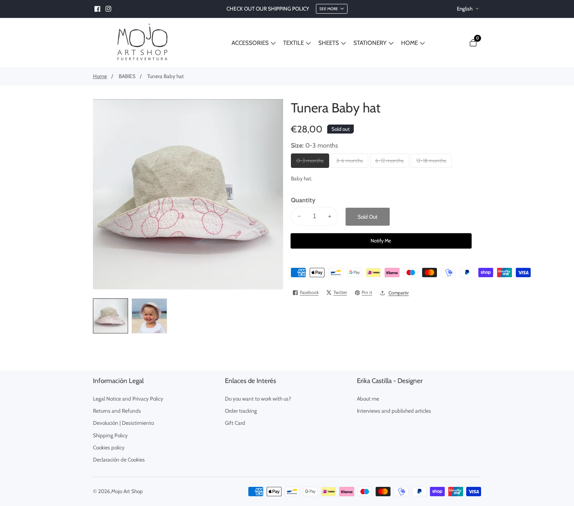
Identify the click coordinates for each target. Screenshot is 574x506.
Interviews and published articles (394, 411)
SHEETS (328, 42)
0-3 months (312, 162)
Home (100, 76)
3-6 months (351, 162)
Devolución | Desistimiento (123, 423)
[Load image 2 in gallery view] (149, 316)
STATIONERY (370, 42)
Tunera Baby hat (165, 76)
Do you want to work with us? (258, 399)
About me (368, 399)
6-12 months (391, 162)
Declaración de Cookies (119, 459)
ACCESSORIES (250, 42)
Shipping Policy (110, 435)
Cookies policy (109, 447)
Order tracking (241, 411)
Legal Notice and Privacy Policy (128, 399)
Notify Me (381, 241)
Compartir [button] (399, 293)
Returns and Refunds (117, 411)
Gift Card (235, 423)
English (465, 8)
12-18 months (432, 162)
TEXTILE (293, 42)
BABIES (127, 76)
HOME (409, 42)
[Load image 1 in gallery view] (110, 316)
